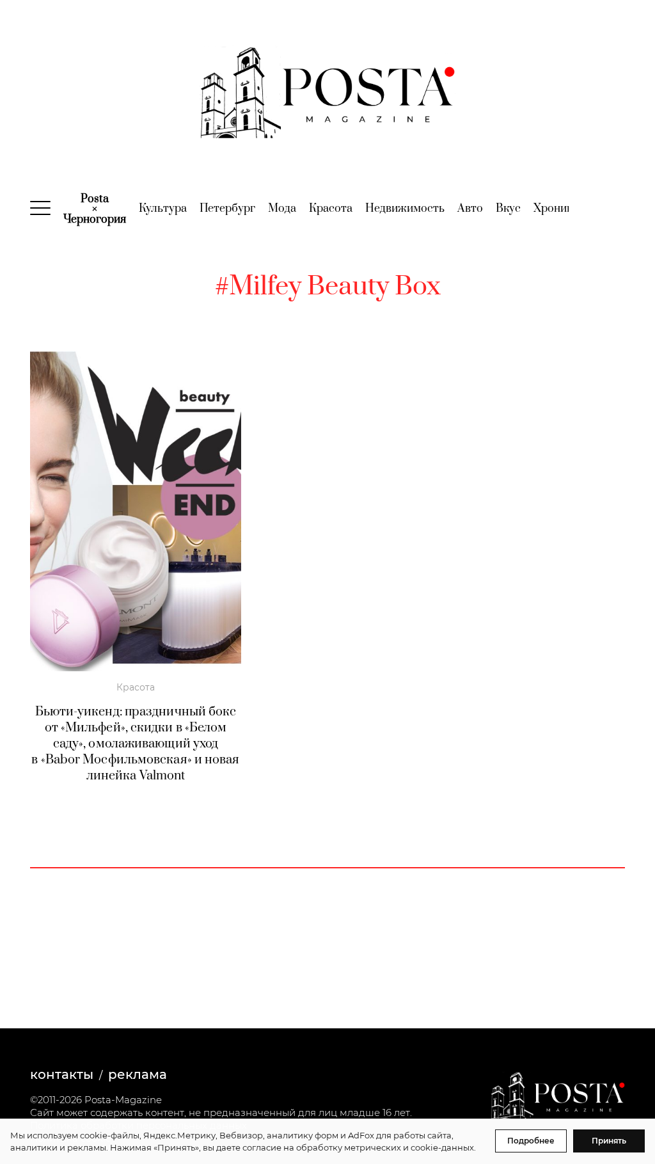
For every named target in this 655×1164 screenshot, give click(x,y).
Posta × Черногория (94, 209)
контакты (61, 1074)
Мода (282, 209)
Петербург (227, 209)
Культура (163, 209)
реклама (137, 1074)
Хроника (555, 209)
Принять (609, 1140)
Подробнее (531, 1140)
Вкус (508, 209)
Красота (330, 209)
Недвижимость (405, 209)
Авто (470, 209)
